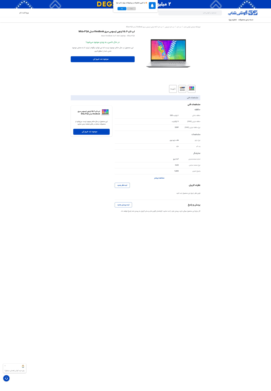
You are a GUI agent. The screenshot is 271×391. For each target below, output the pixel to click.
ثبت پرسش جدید (123, 205)
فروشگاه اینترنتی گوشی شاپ (192, 27)
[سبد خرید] (15, 13)
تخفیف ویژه (233, 20)
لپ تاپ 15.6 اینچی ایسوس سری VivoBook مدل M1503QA (144, 27)
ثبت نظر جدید (122, 185)
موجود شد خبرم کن (101, 59)
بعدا (131, 8)
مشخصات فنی (192, 97)
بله (122, 8)
